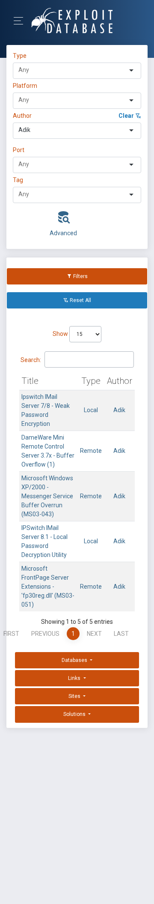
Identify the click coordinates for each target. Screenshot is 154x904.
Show (61, 333)
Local (91, 410)
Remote (91, 450)
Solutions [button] (75, 714)
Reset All (79, 300)
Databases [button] (75, 660)
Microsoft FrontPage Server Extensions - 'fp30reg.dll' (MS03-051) (47, 586)
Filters (80, 276)
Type (21, 55)
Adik (119, 410)
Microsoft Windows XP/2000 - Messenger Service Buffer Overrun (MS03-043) (47, 496)
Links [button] (75, 678)
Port (18, 150)
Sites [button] (75, 696)
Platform (25, 85)
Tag (18, 180)
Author (22, 115)
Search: (31, 359)
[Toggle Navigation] (21, 21)
